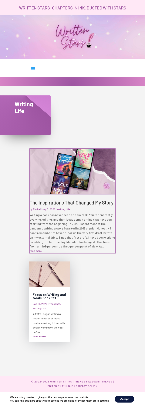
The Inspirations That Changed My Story (71, 202)
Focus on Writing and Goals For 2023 (49, 296)
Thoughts (54, 303)
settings (104, 401)
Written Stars (61, 381)
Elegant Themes (100, 381)
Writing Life (63, 209)
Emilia (36, 209)
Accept (124, 399)
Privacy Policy (86, 386)
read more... (36, 250)
